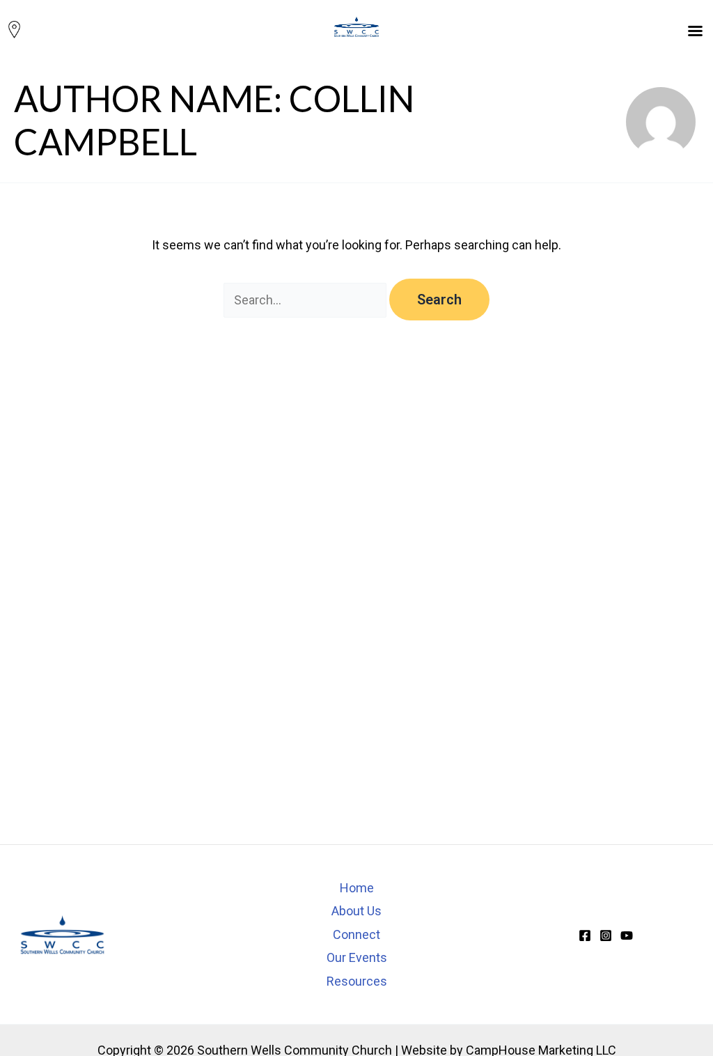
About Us (356, 910)
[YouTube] (626, 935)
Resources (357, 981)
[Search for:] (306, 300)
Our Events (357, 957)
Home (357, 887)
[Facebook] (585, 935)
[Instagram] (606, 935)
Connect (356, 934)
